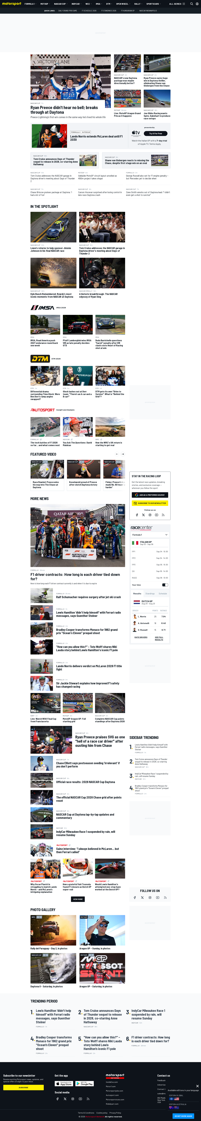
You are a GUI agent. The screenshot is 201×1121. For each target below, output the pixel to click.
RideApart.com (112, 1104)
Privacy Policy (115, 1113)
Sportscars (152, 3)
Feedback (161, 1080)
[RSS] (163, 515)
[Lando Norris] (134, 616)
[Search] (191, 4)
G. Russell (142, 630)
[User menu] (197, 4)
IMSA (98, 3)
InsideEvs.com (112, 1082)
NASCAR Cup (60, 3)
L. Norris (142, 616)
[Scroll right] (122, 454)
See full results (159, 638)
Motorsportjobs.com (114, 1091)
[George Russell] (134, 630)
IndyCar (76, 3)
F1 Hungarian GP (128, 10)
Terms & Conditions (86, 1113)
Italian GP (146, 541)
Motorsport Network (94, 1116)
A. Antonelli (143, 623)
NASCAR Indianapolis (148, 10)
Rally (137, 3)
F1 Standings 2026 (108, 10)
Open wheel (122, 3)
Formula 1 (29, 3)
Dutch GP (147, 601)
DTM (108, 3)
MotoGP (44, 3)
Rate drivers (141, 637)
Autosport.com (112, 1095)
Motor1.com (111, 1086)
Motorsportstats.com (115, 1099)
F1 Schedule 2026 (89, 10)
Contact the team (164, 1089)
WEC (88, 3)
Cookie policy (101, 1113)
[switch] (164, 585)
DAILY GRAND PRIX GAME (67, 10)
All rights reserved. (113, 1116)
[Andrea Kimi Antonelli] (134, 623)
